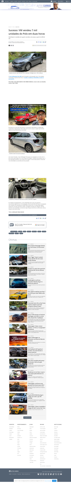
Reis (40, 464)
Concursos (31, 435)
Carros (31, 432)
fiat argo (24, 231)
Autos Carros (11, 41)
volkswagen (20, 231)
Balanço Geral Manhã (43, 435)
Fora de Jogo (11, 432)
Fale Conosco (14, 474)
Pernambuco (32, 453)
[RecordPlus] (53, 1)
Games (18, 441)
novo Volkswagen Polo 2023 (15, 76)
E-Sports (10, 430)
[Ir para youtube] (61, 474)
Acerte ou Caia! (42, 426)
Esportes (23, 1)
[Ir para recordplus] (51, 474)
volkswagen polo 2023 (14, 231)
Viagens (18, 451)
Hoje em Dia (42, 457)
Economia (31, 439)
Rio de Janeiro (32, 455)
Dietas (18, 433)
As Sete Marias (42, 432)
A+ (11, 45)
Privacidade (19, 474)
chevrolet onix (34, 231)
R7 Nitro (18, 446)
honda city (39, 231)
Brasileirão (11, 428)
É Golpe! (31, 442)
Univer (55, 455)
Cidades (31, 433)
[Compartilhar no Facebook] (38, 42)
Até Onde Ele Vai (42, 433)
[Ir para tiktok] (53, 474)
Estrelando (19, 435)
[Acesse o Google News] (43, 42)
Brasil (30, 428)
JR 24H (27, 1)
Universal (55, 457)
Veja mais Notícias (27, 417)
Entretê (19, 1)
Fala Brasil (41, 455)
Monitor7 (31, 451)
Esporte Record (42, 453)
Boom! (41, 441)
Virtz (18, 453)
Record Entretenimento (57, 442)
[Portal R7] (2, 1)
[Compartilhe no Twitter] (36, 42)
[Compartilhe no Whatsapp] (42, 42)
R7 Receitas (19, 448)
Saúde (31, 458)
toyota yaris (44, 231)
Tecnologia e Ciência (33, 460)
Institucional (58, 424)
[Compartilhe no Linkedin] (40, 42)
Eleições (15, 1)
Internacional (32, 448)
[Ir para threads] (48, 474)
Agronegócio (32, 426)
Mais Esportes (11, 437)
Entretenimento (21, 424)
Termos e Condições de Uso (26, 474)
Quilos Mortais (42, 462)
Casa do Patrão (42, 446)
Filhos (18, 439)
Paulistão (10, 439)
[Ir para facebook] (58, 1)
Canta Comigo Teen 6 (43, 444)
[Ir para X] (60, 1)
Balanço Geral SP (42, 437)
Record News (34, 1)
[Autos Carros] (35, 6)
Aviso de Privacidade (48, 480)
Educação (31, 441)
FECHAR (54, 480)
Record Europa (56, 444)
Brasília (11, 1)
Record (30, 1)
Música (18, 444)
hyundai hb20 (29, 231)
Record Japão (56, 446)
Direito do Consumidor (33, 437)
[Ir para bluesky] (38, 474)
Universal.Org (56, 458)
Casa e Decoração (20, 430)
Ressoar (55, 453)
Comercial (55, 430)
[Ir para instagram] (61, 1)
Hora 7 (31, 444)
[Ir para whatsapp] (58, 474)
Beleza (18, 426)
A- (13, 45)
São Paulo (31, 457)
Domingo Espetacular (43, 451)
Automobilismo (11, 426)
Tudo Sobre (31, 462)
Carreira (55, 428)
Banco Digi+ (56, 426)
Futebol (10, 433)
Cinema (18, 432)
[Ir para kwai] (46, 474)
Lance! (10, 435)
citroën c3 (21, 233)
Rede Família (56, 451)
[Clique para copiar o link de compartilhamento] (45, 42)
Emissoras (55, 432)
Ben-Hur (41, 439)
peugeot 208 (17, 233)
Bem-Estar (19, 428)
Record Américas (57, 441)
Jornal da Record (42, 458)
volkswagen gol (11, 233)
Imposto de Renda (32, 446)
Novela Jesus (42, 460)
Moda (18, 442)
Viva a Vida (19, 455)
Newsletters (56, 433)
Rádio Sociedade (56, 439)
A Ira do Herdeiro (42, 428)
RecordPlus (56, 435)
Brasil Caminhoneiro (43, 442)
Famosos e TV (19, 437)
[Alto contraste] (9, 45)
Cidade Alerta (42, 448)
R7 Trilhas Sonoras (57, 437)
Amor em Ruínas (42, 430)
